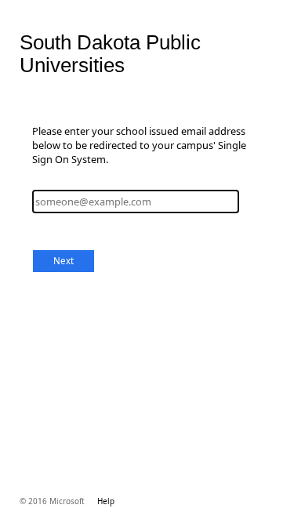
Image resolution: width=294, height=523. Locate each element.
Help (105, 501)
